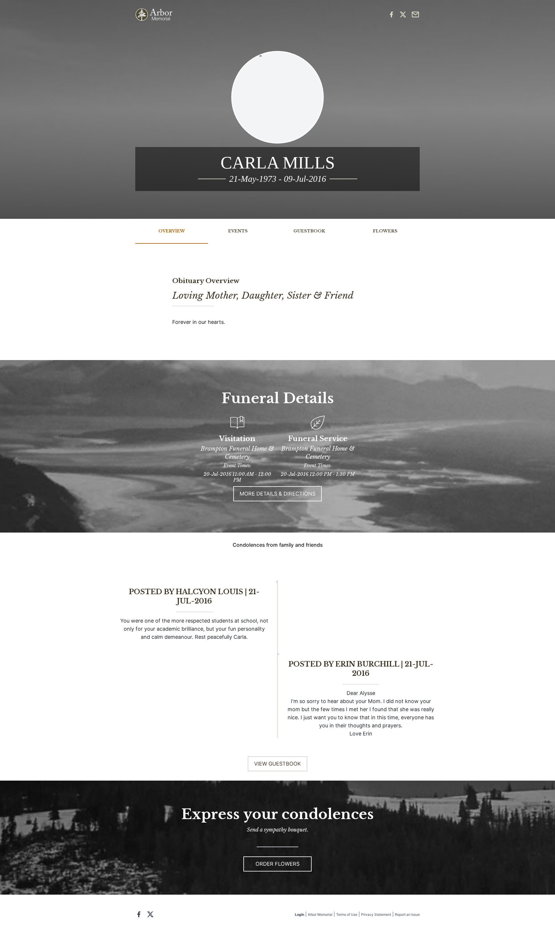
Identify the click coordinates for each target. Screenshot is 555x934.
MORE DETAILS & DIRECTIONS (277, 494)
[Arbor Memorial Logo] (153, 14)
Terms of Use (346, 914)
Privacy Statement (376, 914)
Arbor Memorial (320, 914)
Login (299, 914)
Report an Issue (407, 914)
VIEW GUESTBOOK (277, 764)
